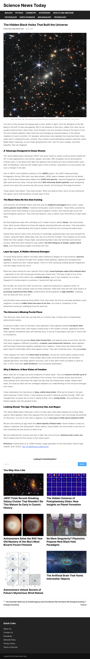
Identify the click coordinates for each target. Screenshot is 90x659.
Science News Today (25, 5)
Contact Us (8, 632)
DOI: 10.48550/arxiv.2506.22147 (35, 447)
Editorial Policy (10, 640)
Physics (19, 13)
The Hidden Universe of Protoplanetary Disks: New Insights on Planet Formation (64, 501)
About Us (7, 629)
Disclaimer (8, 636)
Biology (9, 13)
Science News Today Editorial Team (14, 28)
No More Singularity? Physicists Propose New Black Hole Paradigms (66, 541)
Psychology (11, 17)
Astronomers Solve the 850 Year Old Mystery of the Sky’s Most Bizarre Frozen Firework (23, 541)
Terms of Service (10, 647)
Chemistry (31, 13)
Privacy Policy (9, 643)
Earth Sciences (27, 17)
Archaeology (44, 17)
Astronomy (44, 13)
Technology (60, 17)
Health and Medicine (63, 13)
